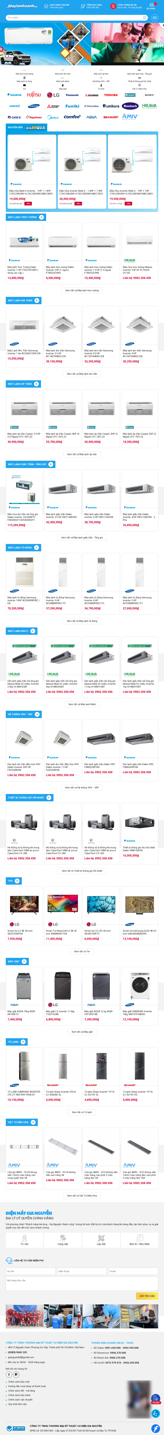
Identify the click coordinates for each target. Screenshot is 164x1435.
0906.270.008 (118, 1352)
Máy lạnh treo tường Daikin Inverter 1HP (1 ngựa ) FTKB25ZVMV (60, 270)
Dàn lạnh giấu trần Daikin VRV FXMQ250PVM (99, 766)
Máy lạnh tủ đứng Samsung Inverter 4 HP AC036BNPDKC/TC (98, 600)
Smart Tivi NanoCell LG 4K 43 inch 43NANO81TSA (61, 932)
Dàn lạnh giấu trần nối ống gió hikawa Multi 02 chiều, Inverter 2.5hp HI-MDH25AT (23, 684)
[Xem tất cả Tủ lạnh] (23, 1042)
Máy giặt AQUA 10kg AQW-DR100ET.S (22, 1013)
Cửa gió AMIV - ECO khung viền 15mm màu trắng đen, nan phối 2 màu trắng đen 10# (139, 1175)
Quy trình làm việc (17, 1404)
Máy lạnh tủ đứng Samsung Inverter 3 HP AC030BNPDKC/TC (137, 600)
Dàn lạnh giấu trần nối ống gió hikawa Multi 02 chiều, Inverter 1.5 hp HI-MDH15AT (100, 684)
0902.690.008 (131, 1347)
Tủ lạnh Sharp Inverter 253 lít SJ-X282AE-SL (61, 1093)
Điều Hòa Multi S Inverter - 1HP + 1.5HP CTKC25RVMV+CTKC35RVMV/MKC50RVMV (32, 192)
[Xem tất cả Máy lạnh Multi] (32, 631)
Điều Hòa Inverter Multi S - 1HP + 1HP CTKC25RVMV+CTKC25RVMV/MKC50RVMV (132, 192)
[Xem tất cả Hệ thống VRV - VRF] (37, 714)
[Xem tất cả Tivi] (17, 881)
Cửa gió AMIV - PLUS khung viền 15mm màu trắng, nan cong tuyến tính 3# (22, 1175)
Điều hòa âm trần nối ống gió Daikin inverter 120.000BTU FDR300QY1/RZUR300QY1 (23, 517)
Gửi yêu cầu (147, 1296)
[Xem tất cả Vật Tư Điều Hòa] (33, 1122)
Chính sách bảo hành (19, 1395)
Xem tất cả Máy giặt (82, 1031)
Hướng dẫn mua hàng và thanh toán (27, 1386)
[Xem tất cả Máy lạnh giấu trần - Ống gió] (50, 464)
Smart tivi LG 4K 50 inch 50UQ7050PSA (20, 932)
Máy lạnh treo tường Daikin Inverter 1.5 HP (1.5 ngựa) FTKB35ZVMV (98, 270)
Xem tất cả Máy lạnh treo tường (82, 290)
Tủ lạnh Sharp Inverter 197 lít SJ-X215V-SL (99, 1093)
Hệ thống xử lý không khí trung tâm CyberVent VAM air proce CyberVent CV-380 (62, 850)
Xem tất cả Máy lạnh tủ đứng (82, 621)
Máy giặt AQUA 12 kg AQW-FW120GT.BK (98, 1013)
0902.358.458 (142, 278)
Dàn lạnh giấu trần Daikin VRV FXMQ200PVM (138, 766)
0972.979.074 (113, 1362)
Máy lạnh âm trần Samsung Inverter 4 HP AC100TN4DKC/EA (137, 353)
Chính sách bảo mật (18, 1381)
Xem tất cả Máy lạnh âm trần (82, 373)
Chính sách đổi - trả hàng (21, 1390)
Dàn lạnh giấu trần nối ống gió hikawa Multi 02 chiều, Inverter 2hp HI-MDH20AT (61, 684)
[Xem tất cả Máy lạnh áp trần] (36, 384)
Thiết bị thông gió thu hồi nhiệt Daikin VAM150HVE (139, 849)
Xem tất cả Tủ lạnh (82, 1112)
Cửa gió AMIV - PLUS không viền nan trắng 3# (60, 1174)
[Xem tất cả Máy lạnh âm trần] (36, 300)
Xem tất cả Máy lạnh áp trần (82, 454)
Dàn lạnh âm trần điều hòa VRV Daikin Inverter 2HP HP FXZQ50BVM (24, 767)
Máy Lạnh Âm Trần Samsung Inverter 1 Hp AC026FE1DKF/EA (24, 352)
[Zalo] (16, 1374)
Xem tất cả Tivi (82, 951)
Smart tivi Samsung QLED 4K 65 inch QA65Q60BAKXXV (139, 932)
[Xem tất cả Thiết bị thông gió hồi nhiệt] (48, 797)
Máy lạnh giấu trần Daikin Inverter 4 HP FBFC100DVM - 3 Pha (139, 517)
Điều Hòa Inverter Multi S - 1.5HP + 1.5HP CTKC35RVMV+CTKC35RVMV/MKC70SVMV (82, 192)
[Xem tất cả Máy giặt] (24, 961)
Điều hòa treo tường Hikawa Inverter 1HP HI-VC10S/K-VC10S (137, 270)
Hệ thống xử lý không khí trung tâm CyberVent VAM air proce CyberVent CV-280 (23, 850)
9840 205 (17, 1352)
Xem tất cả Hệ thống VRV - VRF (82, 787)
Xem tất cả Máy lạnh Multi (82, 704)
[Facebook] (9, 1374)
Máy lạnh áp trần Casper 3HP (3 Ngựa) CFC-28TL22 (101, 435)
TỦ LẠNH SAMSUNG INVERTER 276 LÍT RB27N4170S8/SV (24, 1093)
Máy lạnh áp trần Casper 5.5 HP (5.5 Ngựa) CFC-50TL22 (24, 435)
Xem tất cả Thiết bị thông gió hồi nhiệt (82, 870)
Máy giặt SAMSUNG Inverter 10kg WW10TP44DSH (137, 1013)
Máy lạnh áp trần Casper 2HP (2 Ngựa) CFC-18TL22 (139, 435)
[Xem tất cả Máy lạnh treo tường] (41, 217)
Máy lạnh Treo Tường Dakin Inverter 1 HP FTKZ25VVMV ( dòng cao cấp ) (23, 270)
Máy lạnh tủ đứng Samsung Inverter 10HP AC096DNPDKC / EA (24, 600)
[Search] (144, 17)
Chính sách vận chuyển (20, 1399)
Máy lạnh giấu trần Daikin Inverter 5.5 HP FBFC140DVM (61, 516)
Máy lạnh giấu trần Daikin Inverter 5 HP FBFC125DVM (98, 516)
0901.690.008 (113, 1347)
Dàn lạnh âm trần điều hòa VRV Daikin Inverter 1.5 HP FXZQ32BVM (62, 767)
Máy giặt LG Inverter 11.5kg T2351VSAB (60, 1013)
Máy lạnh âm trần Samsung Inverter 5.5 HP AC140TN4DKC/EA (60, 353)
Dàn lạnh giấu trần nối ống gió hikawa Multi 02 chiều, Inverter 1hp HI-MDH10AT (138, 684)
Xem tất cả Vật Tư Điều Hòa (82, 1195)
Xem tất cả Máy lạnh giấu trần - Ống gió (82, 537)
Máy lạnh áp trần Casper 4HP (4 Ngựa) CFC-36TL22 (62, 435)
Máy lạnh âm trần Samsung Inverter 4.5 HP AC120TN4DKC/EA (98, 353)
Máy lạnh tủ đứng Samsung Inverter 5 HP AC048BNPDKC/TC (60, 600)
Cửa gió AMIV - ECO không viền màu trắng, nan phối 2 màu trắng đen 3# (101, 1175)
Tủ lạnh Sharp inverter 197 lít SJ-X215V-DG (138, 1093)
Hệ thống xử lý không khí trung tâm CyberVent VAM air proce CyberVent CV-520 (100, 850)
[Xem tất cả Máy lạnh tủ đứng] (36, 547)
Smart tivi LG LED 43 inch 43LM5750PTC (97, 932)
